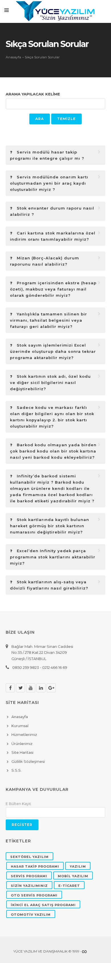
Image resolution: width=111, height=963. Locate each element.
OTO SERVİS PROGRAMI (34, 895)
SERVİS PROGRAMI (29, 876)
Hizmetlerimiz (24, 734)
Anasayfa (13, 57)
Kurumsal (19, 725)
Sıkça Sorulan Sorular (42, 57)
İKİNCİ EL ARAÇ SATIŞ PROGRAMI (43, 905)
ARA (39, 119)
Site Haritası (22, 752)
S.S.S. (16, 770)
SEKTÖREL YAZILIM (29, 857)
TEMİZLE (66, 119)
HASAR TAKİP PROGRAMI (35, 866)
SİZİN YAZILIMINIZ (29, 886)
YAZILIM (78, 866)
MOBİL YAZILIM (73, 876)
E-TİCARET (69, 886)
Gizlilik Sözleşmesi (28, 761)
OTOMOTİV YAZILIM (31, 915)
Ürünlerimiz (21, 743)
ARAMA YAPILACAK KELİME (33, 94)
